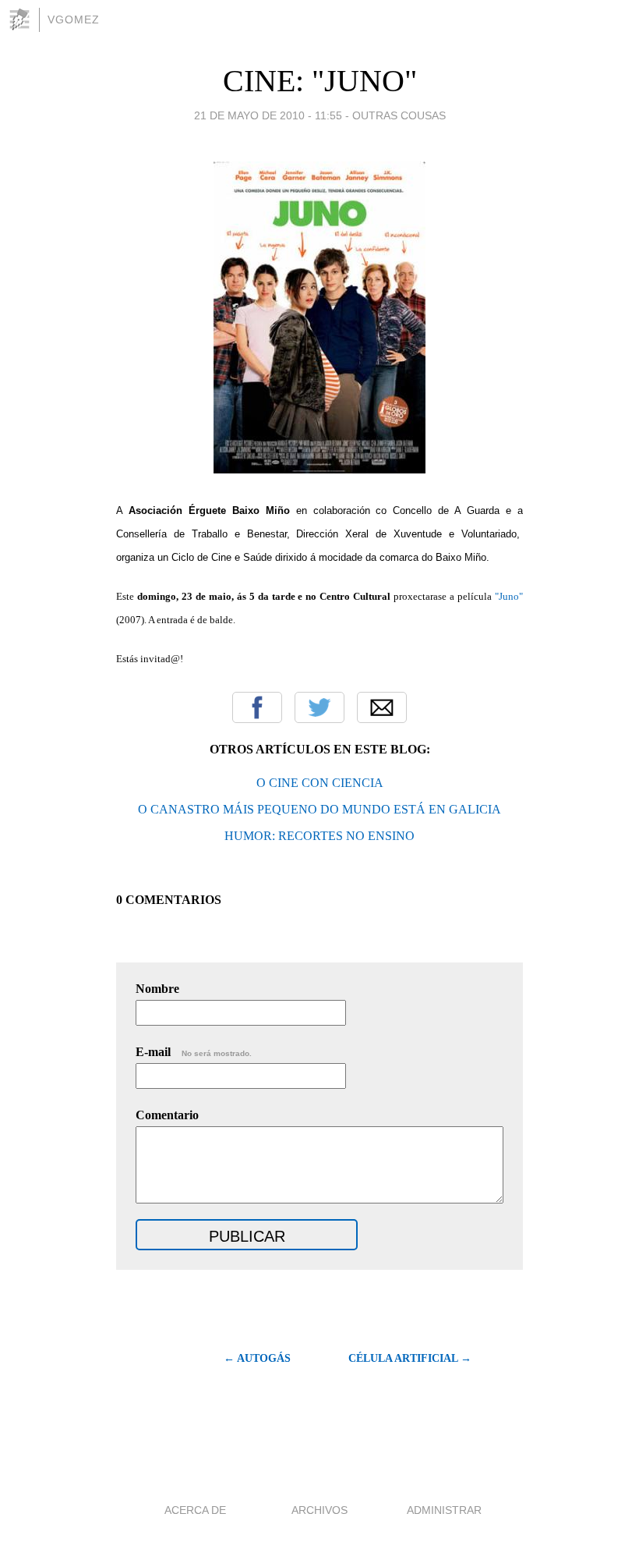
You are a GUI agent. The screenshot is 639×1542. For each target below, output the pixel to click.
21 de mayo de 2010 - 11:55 (268, 115)
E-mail (194, 1051)
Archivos (319, 1510)
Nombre (157, 988)
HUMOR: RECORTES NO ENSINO (319, 835)
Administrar (444, 1510)
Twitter (319, 707)
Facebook (257, 707)
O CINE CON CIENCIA (319, 782)
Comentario (167, 1115)
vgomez (74, 19)
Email (382, 707)
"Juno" (509, 596)
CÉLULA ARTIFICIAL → (409, 1358)
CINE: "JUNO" (320, 80)
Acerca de (195, 1510)
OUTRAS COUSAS (399, 115)
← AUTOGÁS (257, 1358)
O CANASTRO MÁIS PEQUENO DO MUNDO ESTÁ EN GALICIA (319, 809)
